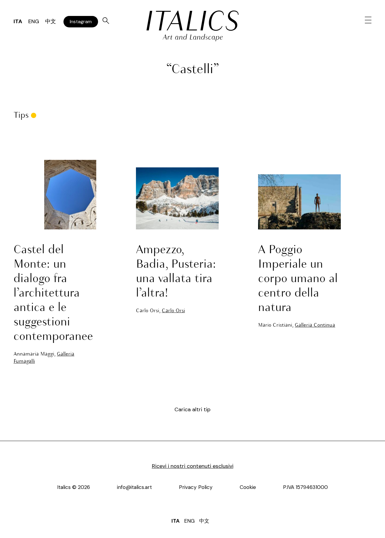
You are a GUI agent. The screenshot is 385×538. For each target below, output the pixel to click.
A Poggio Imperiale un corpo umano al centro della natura (298, 279)
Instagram (81, 21)
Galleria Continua (315, 325)
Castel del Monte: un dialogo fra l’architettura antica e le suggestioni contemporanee (53, 293)
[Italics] (192, 21)
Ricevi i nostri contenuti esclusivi (192, 466)
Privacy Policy (196, 487)
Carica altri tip (192, 409)
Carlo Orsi (173, 311)
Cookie (248, 487)
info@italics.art (134, 487)
